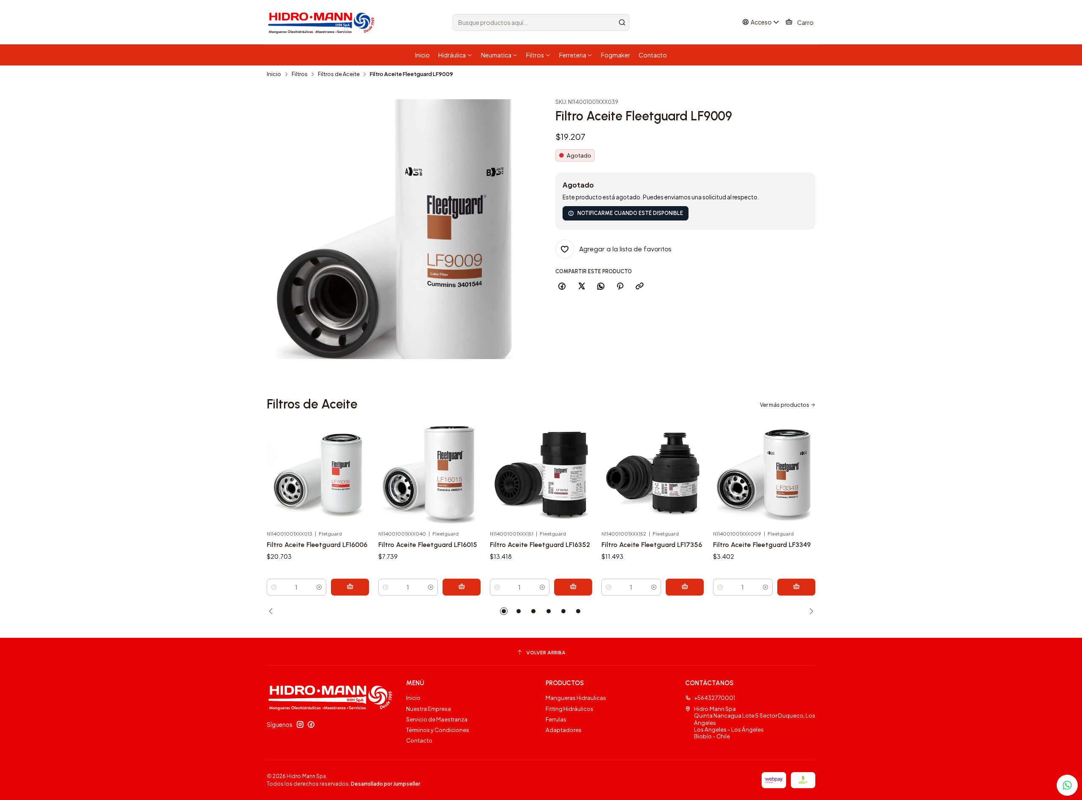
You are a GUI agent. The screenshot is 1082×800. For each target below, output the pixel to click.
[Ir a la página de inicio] (322, 22)
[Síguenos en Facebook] (311, 725)
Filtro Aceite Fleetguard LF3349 (762, 545)
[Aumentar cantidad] (319, 587)
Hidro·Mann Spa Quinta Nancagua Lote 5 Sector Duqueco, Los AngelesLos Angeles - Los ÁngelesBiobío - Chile (754, 722)
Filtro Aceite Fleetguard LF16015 (427, 545)
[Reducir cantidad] (273, 587)
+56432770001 (714, 697)
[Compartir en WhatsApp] (600, 286)
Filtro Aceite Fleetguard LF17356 (651, 545)
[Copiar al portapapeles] (639, 286)
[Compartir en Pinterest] (620, 286)
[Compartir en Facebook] (562, 286)
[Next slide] (809, 611)
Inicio (274, 74)
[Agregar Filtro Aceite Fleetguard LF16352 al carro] (573, 587)
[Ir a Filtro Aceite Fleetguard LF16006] (318, 475)
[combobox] (541, 22)
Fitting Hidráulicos (569, 708)
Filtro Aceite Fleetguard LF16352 (540, 545)
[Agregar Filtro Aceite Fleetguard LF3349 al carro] (796, 587)
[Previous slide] (273, 611)
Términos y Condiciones (437, 729)
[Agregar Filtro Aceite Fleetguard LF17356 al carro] (685, 587)
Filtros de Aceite (339, 74)
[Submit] (622, 22)
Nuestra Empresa (428, 708)
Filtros (300, 74)
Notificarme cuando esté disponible (630, 213)
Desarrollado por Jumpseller (385, 784)
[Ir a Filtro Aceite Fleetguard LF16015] (429, 475)
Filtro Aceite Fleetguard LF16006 (317, 545)
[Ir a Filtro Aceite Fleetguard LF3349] (764, 475)
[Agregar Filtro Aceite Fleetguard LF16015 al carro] (462, 587)
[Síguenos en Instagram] (300, 725)
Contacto (419, 740)
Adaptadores (564, 729)
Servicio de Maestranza (436, 719)
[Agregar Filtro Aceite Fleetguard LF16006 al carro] (350, 587)
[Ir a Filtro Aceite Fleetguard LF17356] (652, 475)
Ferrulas (556, 719)
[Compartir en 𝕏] (581, 286)
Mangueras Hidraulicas (576, 697)
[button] (504, 611)
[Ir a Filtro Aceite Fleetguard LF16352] (541, 475)
